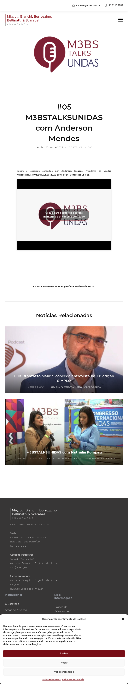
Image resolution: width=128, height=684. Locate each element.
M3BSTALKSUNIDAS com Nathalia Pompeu (64, 452)
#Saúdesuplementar (84, 286)
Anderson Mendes (72, 171)
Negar (64, 662)
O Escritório (12, 603)
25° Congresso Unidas (77, 175)
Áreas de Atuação (16, 610)
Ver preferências (64, 671)
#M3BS (36, 286)
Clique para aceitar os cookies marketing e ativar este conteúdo (64, 214)
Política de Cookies (51, 679)
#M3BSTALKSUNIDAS (44, 175)
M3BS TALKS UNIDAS (79, 147)
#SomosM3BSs (49, 286)
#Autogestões (65, 286)
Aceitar (64, 653)
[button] (123, 619)
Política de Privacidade (73, 679)
